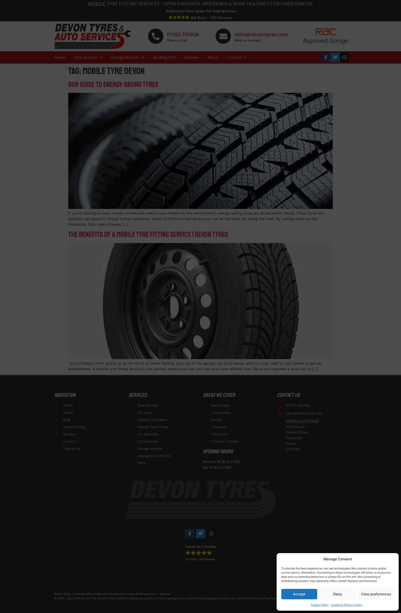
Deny (337, 594)
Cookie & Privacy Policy (346, 605)
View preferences (376, 594)
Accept (299, 594)
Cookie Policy (320, 605)
